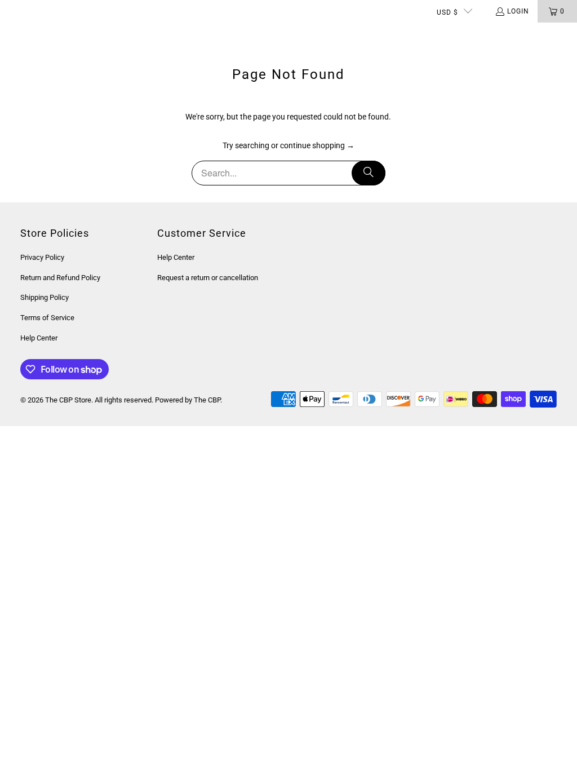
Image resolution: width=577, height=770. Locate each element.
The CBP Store (68, 400)
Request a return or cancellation (207, 277)
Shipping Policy (44, 297)
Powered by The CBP (187, 400)
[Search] (368, 173)
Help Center (38, 338)
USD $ (447, 12)
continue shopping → (317, 145)
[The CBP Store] (53, 33)
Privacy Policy (42, 257)
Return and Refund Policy (60, 277)
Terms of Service (47, 317)
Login (518, 11)
